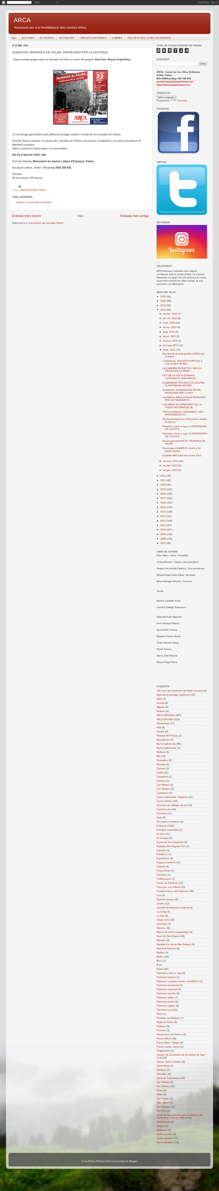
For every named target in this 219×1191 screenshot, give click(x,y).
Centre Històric (165, 801)
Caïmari (161, 768)
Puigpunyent (163, 1050)
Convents (162, 813)
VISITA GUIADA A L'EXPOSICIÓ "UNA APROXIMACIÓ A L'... (182, 413)
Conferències (164, 809)
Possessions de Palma (169, 1034)
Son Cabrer (163, 1098)
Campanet (162, 776)
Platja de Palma (165, 1022)
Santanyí (161, 1070)
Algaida (161, 707)
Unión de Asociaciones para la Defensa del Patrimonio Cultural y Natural (180, 1116)
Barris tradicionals (166, 744)
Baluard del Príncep (167, 735)
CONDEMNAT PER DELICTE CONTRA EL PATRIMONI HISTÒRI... (183, 384)
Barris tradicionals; (167, 748)
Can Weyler (163, 789)
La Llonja (161, 911)
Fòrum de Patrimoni (167, 883)
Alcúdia (160, 703)
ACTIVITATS (47, 37)
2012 (163, 521)
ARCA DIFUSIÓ (29, 190)
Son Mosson (163, 1107)
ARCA (22, 20)
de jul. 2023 (169, 336)
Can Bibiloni (163, 785)
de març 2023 (171, 461)
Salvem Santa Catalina (169, 1062)
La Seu (160, 916)
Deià (159, 817)
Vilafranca (162, 1130)
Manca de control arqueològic (173, 932)
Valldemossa (163, 1122)
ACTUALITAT (66, 37)
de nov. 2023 (170, 318)
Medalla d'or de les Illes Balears (174, 944)
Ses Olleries (163, 1082)
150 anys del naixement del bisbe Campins (180, 690)
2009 (163, 534)
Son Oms (162, 1111)
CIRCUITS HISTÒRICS (93, 37)
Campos (161, 781)
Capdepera (163, 793)
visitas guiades (164, 1134)
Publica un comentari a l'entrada (33, 202)
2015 (163, 507)
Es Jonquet (163, 838)
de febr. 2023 (170, 465)
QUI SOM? (28, 37)
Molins (160, 956)
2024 (163, 305)
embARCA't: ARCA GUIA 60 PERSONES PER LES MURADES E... (184, 398)
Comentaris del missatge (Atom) (46, 223)
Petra (159, 1014)
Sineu (160, 1090)
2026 (163, 296)
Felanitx (161, 866)
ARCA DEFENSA (166, 715)
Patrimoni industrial (167, 989)
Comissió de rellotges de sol (172, 805)
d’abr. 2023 (169, 350)
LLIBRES (117, 37)
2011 (163, 525)
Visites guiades (165, 1138)
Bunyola (161, 764)
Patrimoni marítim (166, 993)
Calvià (160, 772)
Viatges (161, 1126)
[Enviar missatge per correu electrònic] (19, 186)
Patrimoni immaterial (168, 985)
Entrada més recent (26, 216)
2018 (163, 494)
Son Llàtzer (163, 1102)
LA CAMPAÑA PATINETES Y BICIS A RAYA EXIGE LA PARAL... (182, 369)
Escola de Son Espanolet (170, 842)
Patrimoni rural (164, 1010)
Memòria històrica (166, 948)
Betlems (161, 752)
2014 (163, 511)
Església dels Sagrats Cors (171, 846)
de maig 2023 (171, 345)
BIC (158, 756)
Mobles (160, 952)
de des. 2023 (170, 313)
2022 (163, 476)
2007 (163, 543)
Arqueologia (163, 723)
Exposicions (163, 858)
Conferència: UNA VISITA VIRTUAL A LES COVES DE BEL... (182, 362)
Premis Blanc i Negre (168, 1042)
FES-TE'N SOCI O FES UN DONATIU (149, 37)
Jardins (160, 903)
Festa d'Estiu (164, 870)
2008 (163, 538)
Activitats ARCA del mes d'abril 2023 (181, 455)
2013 (163, 516)
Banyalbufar (163, 739)
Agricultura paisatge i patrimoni (173, 695)
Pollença (161, 1026)
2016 (163, 502)
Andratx (161, 711)
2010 (163, 529)
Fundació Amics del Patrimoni (173, 891)
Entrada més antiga (134, 216)
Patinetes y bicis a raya (169, 973)
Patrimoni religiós (166, 1005)
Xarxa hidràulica (165, 1142)
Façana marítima (166, 862)
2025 (163, 301)
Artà (159, 727)
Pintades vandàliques (168, 1018)
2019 (163, 489)
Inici (14, 37)
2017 (163, 498)
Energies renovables (168, 830)
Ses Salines (163, 1086)
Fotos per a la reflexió (168, 887)
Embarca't (162, 825)
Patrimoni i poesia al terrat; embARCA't (178, 981)
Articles (160, 731)
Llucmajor (162, 924)
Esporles (161, 850)
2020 (163, 484)
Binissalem (162, 760)
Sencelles (162, 1074)
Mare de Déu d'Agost (168, 936)
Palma (42, 190)
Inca (159, 895)
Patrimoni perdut (166, 1001)
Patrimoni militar (165, 997)
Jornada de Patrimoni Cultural (173, 907)
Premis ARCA (164, 1038)
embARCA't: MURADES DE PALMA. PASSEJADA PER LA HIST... (181, 391)
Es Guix (161, 834)
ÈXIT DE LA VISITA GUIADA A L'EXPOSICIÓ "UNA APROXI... (180, 377)
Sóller (160, 1094)
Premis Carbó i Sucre (168, 1047)
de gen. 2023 (170, 470)
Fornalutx (162, 875)
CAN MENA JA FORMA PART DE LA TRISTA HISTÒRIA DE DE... (181, 406)
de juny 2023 (170, 341)
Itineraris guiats (165, 899)
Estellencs (162, 854)
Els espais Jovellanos (168, 821)
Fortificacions (164, 879)
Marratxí (161, 940)
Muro (159, 961)
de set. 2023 (170, 327)
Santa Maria (163, 1065)
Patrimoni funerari (166, 977)
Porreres (161, 1030)
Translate (182, 100)
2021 (163, 480)
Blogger (133, 1161)
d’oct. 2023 (169, 323)
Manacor (161, 928)
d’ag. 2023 (169, 332)
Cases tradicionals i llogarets (172, 797)
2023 (163, 310)
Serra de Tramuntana (168, 1078)
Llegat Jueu (163, 920)
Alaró (159, 699)
